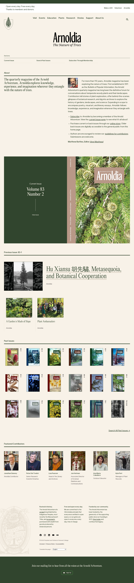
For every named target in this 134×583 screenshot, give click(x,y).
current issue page (97, 120)
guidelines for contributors (116, 134)
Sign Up (68, 572)
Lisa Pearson (53, 473)
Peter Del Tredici (32, 473)
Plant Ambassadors (46, 321)
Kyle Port (119, 473)
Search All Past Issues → (119, 431)
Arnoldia (49, 284)
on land (41, 512)
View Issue (35, 215)
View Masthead (96, 142)
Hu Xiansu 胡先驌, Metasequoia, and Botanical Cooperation (83, 273)
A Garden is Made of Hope (18, 321)
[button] (127, 19)
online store (115, 124)
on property (51, 519)
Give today (97, 519)
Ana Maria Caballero (97, 474)
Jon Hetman (75, 473)
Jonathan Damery (10, 473)
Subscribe (74, 117)
